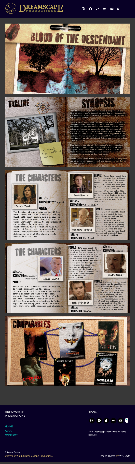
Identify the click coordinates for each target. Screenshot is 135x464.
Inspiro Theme (107, 455)
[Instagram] (83, 9)
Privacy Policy (12, 452)
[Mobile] (118, 9)
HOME (9, 426)
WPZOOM (124, 455)
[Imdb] (104, 9)
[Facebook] (99, 420)
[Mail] (112, 9)
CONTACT (11, 435)
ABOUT (9, 430)
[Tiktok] (97, 9)
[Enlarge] (125, 27)
